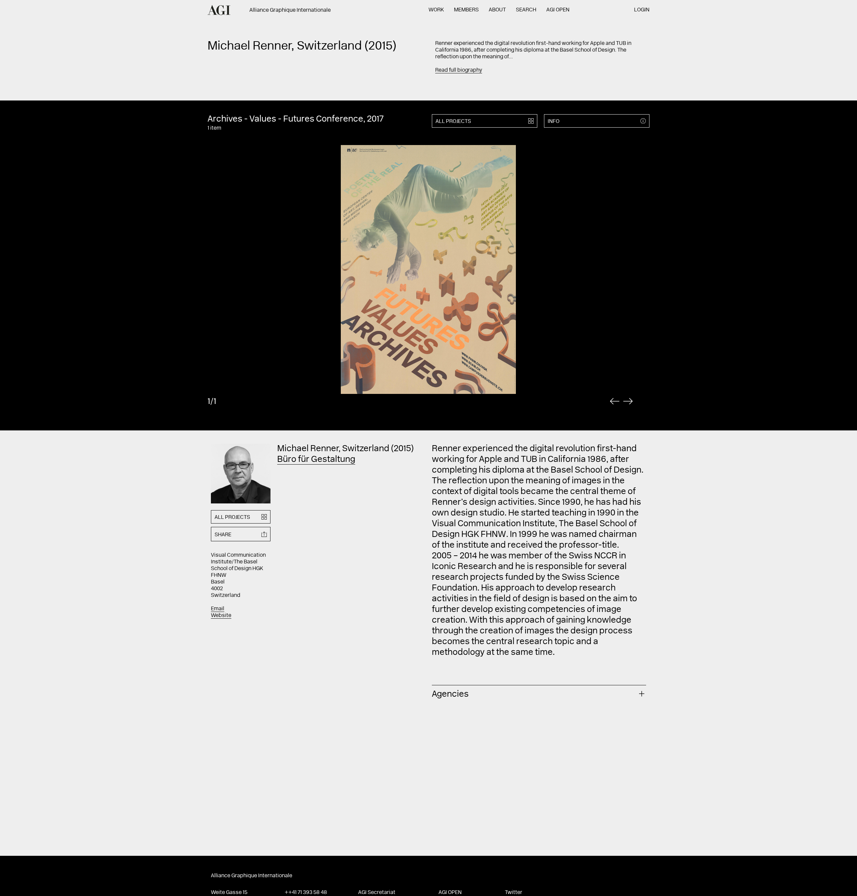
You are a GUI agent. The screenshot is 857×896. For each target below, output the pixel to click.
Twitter (513, 892)
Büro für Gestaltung (316, 460)
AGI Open (557, 10)
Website (221, 615)
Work (436, 10)
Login (641, 10)
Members (466, 10)
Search (526, 10)
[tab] (539, 693)
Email (217, 609)
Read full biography (458, 70)
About (497, 10)
